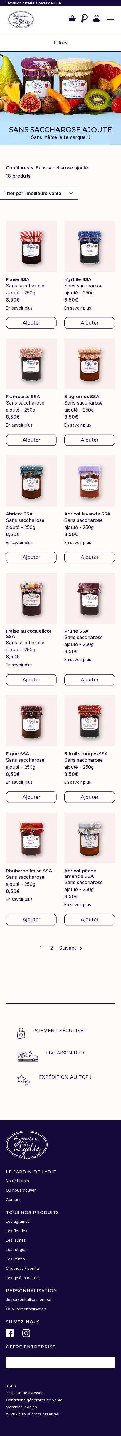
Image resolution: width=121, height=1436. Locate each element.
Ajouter (31, 323)
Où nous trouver (21, 1190)
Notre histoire (18, 1180)
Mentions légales (21, 1407)
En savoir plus (19, 308)
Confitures (17, 168)
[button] (72, 20)
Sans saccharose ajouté (62, 168)
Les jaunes (16, 1240)
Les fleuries (16, 1230)
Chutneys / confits (23, 1268)
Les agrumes (18, 1221)
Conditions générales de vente (34, 1399)
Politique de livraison (25, 1392)
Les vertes (15, 1259)
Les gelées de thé (22, 1277)
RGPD (11, 1385)
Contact (13, 1199)
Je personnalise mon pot (28, 1299)
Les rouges (16, 1249)
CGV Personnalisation (26, 1309)
